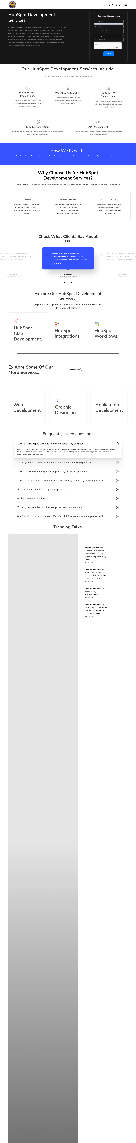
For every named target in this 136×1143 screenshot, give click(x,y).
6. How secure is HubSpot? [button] (32, 498)
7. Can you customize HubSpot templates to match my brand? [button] (50, 507)
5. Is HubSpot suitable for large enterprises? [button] (41, 489)
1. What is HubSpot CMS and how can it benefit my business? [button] (50, 443)
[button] (126, 5)
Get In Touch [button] (74, 370)
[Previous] (64, 282)
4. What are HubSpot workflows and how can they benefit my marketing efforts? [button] (61, 480)
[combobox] (96, 31)
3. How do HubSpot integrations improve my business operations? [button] (52, 471)
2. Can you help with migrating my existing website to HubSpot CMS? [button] (55, 462)
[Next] (71, 282)
